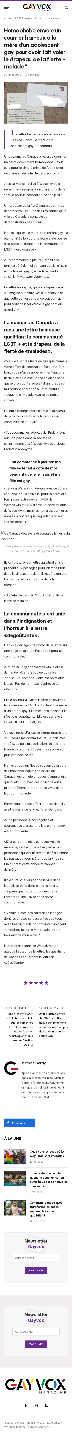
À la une (12, 1138)
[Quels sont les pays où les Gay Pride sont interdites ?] (15, 1156)
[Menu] (6, 7)
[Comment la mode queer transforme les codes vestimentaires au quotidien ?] (15, 1207)
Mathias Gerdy (33, 1063)
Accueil (8, 18)
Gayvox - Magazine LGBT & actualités (38, 1422)
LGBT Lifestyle (24, 18)
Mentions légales (14, 1426)
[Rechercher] (66, 7)
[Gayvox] (37, 7)
